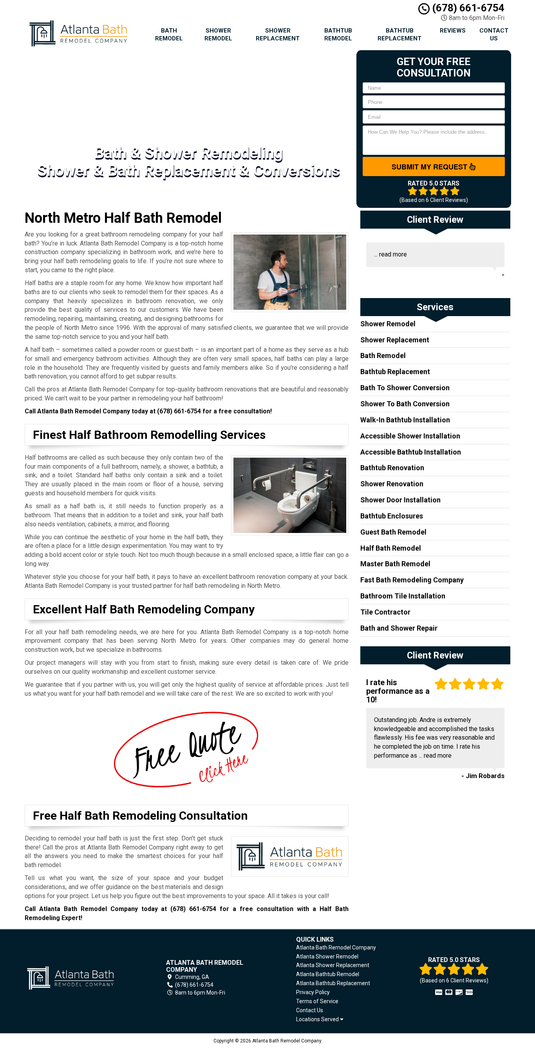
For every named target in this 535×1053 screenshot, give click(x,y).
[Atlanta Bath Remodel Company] (81, 978)
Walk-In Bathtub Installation (405, 420)
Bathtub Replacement (399, 34)
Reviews (453, 30)
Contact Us (493, 34)
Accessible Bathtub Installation (410, 452)
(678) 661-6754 (467, 8)
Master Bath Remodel (395, 564)
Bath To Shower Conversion (405, 388)
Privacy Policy (313, 992)
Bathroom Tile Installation (402, 596)
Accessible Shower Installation (410, 436)
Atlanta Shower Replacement (332, 965)
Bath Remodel (169, 34)
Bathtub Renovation (392, 468)
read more (393, 254)
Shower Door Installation (400, 500)
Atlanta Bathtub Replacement (333, 983)
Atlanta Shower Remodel (327, 956)
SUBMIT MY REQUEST (430, 166)
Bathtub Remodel (338, 34)
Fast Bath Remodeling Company (412, 580)
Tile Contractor (385, 612)
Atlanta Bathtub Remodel (327, 974)
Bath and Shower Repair (398, 628)
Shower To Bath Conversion (405, 404)
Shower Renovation (391, 484)
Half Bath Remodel (390, 548)
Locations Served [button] (318, 1019)
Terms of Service (317, 1001)
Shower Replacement (278, 34)
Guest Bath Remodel (393, 532)
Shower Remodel (218, 34)
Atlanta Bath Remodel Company (336, 947)
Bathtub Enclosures (391, 516)
